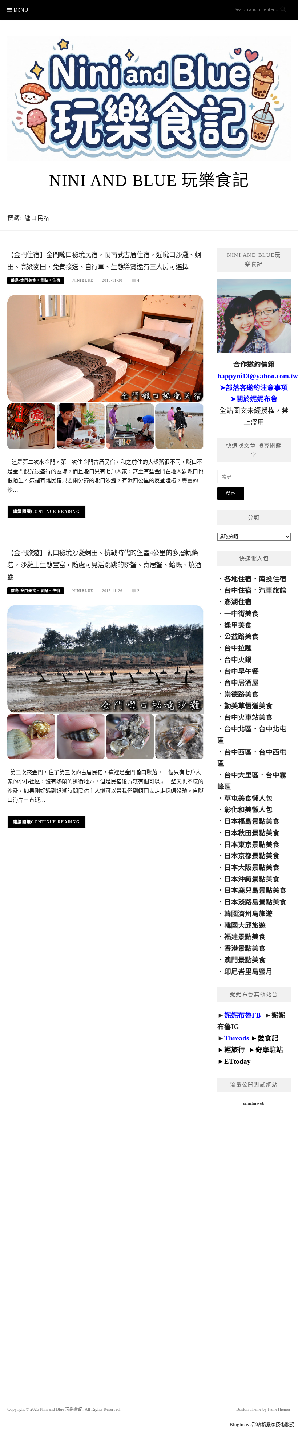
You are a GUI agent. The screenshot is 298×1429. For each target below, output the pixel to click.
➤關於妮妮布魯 (254, 399)
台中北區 (238, 729)
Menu (21, 10)
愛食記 (268, 1038)
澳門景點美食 (245, 960)
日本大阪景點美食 (251, 867)
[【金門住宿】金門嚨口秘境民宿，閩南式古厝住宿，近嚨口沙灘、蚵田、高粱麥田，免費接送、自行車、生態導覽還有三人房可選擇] (105, 371)
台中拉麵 (238, 648)
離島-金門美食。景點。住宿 (35, 280)
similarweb (254, 1103)
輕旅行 (234, 1050)
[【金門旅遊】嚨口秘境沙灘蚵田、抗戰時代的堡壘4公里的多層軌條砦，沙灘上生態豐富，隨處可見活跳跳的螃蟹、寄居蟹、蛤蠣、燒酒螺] (105, 681)
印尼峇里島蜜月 (248, 971)
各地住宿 (238, 579)
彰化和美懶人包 (248, 809)
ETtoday (237, 1061)
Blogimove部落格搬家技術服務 (262, 1424)
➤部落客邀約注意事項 (254, 387)
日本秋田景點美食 (251, 833)
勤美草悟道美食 (248, 706)
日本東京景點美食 (251, 844)
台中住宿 (238, 590)
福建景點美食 (245, 936)
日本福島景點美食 (251, 821)
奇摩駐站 (269, 1050)
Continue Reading (55, 511)
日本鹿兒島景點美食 (255, 890)
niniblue (82, 280)
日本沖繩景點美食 (251, 879)
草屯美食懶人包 (248, 798)
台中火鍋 (238, 660)
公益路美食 (241, 636)
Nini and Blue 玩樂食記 (149, 180)
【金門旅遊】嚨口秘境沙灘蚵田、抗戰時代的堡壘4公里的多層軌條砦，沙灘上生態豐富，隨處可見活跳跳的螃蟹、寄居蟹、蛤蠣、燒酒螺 (104, 565)
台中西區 (238, 752)
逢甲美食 (238, 625)
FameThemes (279, 1409)
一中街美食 (241, 613)
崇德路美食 (241, 694)
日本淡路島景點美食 (255, 902)
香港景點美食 (245, 948)
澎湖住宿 (238, 602)
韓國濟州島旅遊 (248, 913)
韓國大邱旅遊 (245, 925)
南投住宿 (272, 579)
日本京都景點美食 (251, 856)
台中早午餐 (241, 671)
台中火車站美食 (248, 717)
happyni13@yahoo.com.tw (257, 376)
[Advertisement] (254, 1243)
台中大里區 (241, 775)
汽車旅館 (272, 590)
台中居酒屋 (241, 682)
